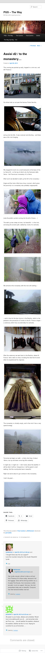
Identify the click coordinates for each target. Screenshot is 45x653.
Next (39, 46)
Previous (32, 46)
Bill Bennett (30, 531)
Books (38, 35)
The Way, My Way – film (10, 40)
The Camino (19, 35)
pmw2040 (9, 614)
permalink (9, 533)
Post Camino (29, 35)
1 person (17, 594)
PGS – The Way (12, 12)
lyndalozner (9, 552)
